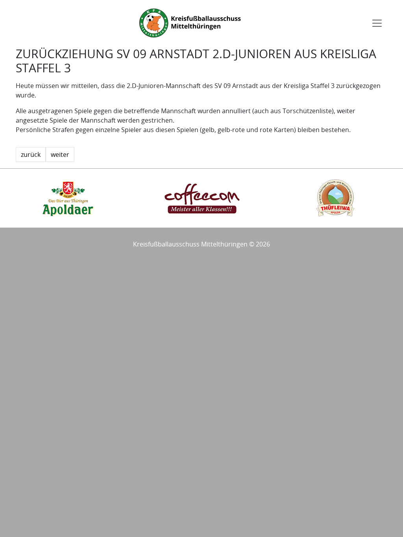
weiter (60, 154)
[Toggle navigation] (377, 23)
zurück (31, 154)
